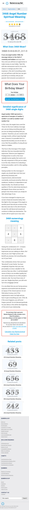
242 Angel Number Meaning (12, 413)
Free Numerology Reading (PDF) (8, 461)
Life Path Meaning (5, 473)
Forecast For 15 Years (6, 427)
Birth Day (3, 422)
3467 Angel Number (10, 21)
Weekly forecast (4, 431)
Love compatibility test (6, 434)
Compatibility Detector (6, 449)
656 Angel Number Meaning (12, 385)
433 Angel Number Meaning (12, 357)
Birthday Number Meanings (7, 475)
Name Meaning (4, 423)
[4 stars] (17, 24)
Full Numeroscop (5, 443)
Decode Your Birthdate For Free (15, 99)
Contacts (3, 494)
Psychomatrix (4, 425)
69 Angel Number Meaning (12, 371)
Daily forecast (4, 433)
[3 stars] (14, 24)
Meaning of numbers (5, 471)
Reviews (3, 485)
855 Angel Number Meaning (12, 399)
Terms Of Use (4, 489)
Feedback (3, 483)
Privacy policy (4, 487)
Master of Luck (4, 447)
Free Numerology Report (6, 463)
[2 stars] (12, 24)
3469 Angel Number (19, 21)
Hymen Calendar (4, 452)
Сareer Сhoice (4, 436)
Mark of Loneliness (5, 450)
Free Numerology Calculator (7, 465)
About (2, 482)
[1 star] (9, 24)
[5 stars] (19, 24)
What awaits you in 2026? (6, 429)
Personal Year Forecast (6, 445)
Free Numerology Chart (6, 459)
